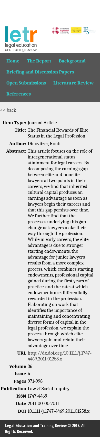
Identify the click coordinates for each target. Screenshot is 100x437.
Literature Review (73, 83)
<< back (8, 110)
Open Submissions (26, 83)
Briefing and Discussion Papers (40, 72)
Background (72, 61)
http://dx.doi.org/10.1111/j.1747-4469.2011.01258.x (60, 356)
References (18, 94)
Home (12, 61)
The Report (39, 61)
